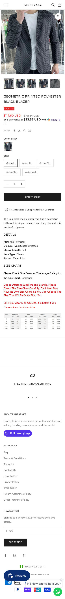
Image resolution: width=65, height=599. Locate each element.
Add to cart (32, 197)
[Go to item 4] (43, 84)
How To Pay (11, 476)
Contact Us (10, 470)
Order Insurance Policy (16, 499)
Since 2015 (43, 574)
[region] (32, 382)
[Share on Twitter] (19, 130)
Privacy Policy (11, 482)
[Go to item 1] (9, 84)
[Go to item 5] (55, 84)
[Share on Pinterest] (24, 130)
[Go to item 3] (32, 84)
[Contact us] (57, 592)
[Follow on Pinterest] (24, 555)
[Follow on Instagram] (15, 555)
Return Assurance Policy (17, 494)
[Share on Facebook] (14, 130)
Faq (6, 452)
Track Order (10, 488)
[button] (32, 121)
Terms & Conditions (15, 458)
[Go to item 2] (20, 84)
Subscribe (15, 542)
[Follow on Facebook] (5, 555)
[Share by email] (29, 130)
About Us (9, 464)
